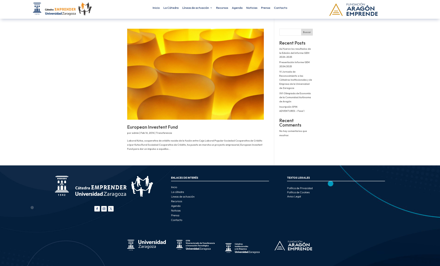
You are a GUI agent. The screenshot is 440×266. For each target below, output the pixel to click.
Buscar (307, 32)
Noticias (251, 8)
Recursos (222, 8)
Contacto (280, 8)
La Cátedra (171, 8)
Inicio (156, 8)
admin (135, 132)
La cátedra (177, 192)
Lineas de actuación (183, 196)
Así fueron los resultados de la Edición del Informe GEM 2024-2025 (295, 53)
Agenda (237, 8)
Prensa (265, 8)
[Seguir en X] (111, 208)
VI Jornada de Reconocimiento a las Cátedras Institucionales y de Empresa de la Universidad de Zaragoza (295, 80)
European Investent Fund (152, 127)
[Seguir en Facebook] (97, 208)
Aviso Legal (294, 196)
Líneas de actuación (195, 8)
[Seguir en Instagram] (104, 208)
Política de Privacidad (300, 188)
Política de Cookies (298, 192)
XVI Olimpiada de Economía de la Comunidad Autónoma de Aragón (295, 97)
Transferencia (164, 132)
